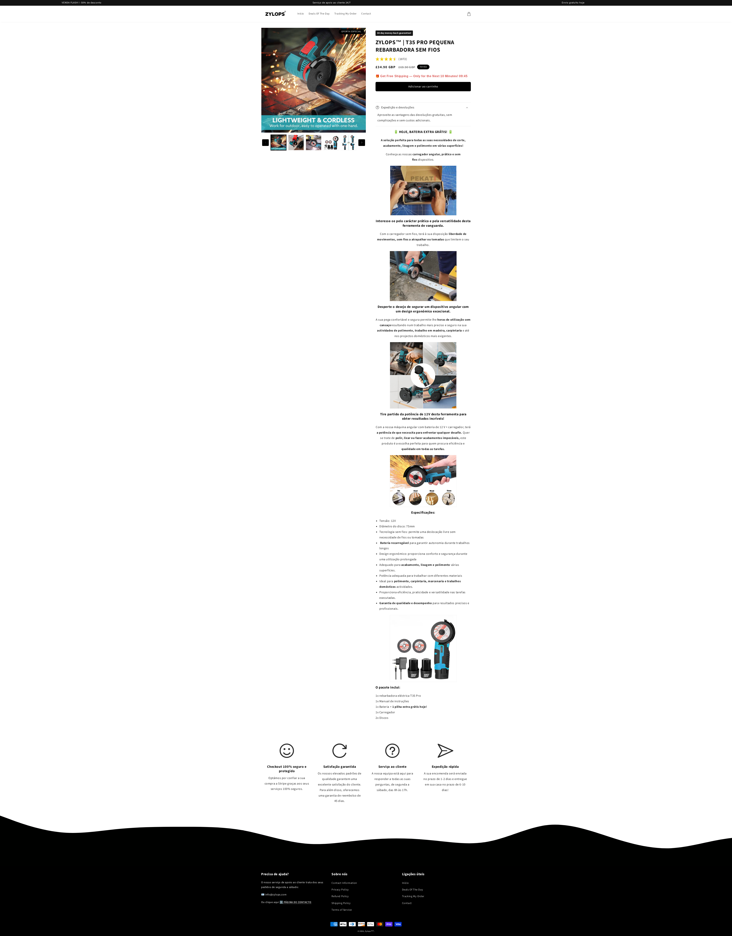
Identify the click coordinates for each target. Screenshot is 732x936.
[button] (469, 14)
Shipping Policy (341, 903)
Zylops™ (369, 931)
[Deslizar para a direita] (361, 142)
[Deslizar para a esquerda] (265, 142)
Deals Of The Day (412, 890)
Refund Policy (340, 896)
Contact (407, 903)
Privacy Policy (340, 890)
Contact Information (344, 883)
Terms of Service (341, 910)
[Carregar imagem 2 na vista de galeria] (296, 142)
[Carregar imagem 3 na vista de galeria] (313, 142)
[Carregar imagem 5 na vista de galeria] (348, 142)
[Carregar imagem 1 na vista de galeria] (278, 142)
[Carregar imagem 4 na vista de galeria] (331, 142)
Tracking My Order (413, 896)
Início (405, 883)
